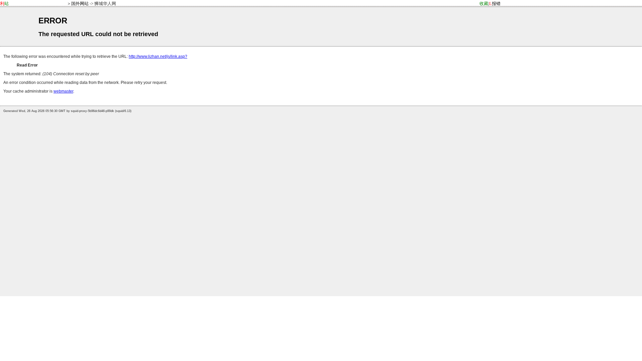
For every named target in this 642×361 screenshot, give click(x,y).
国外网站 (80, 3)
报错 (495, 3)
